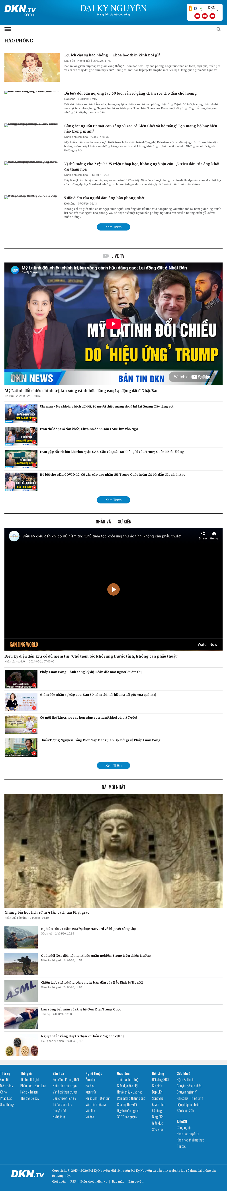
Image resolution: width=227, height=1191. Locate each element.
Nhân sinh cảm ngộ (76, 137)
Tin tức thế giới (29, 1079)
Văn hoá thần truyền (65, 1092)
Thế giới (26, 1073)
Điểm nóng (6, 1085)
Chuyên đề (59, 1110)
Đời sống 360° (161, 1079)
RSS (73, 1181)
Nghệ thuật (60, 1116)
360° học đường (127, 1116)
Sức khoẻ (47, 933)
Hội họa (90, 1085)
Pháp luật (6, 1098)
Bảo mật (118, 1181)
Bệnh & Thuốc (185, 1079)
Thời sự (45, 1014)
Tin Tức (9, 396)
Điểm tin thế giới (51, 960)
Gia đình (157, 1085)
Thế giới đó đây (29, 1098)
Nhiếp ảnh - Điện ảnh (98, 1098)
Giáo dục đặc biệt (127, 1085)
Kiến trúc (91, 1092)
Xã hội (3, 1092)
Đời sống (69, 99)
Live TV (118, 256)
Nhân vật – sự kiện (113, 521)
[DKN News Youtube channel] (197, 16)
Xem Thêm (114, 227)
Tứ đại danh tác (62, 1104)
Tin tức (181, 1146)
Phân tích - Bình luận (33, 1085)
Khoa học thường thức (190, 1140)
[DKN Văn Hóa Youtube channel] (212, 16)
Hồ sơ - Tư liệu (29, 1092)
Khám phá (158, 1104)
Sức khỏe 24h (185, 1110)
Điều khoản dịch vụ (93, 1181)
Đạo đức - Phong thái (77, 60)
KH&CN (182, 1121)
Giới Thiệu (29, 14)
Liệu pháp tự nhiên (52, 1041)
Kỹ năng (157, 1110)
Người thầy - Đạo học (129, 1092)
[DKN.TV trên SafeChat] (190, 8)
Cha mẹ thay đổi (127, 1104)
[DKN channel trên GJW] (210, 8)
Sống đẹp (158, 1098)
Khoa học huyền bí (188, 1133)
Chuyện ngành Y (187, 1092)
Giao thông (7, 1104)
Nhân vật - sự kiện (15, 661)
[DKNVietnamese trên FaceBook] (195, 8)
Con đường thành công (131, 1098)
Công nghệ (183, 1127)
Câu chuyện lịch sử (64, 1098)
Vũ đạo (90, 1116)
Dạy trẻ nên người (128, 1110)
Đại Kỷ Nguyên (141, 1171)
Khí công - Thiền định (190, 1098)
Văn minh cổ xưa (96, 1104)
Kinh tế (4, 1079)
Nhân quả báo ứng (15, 917)
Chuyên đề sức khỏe (189, 1085)
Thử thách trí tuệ (127, 1079)
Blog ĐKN (158, 1116)
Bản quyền (135, 1181)
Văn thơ (90, 1110)
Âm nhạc (91, 1079)
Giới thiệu (59, 1181)
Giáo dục (123, 1073)
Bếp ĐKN (157, 1092)
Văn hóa (58, 1073)
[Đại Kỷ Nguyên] (20, 7)
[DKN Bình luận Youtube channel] (205, 16)
